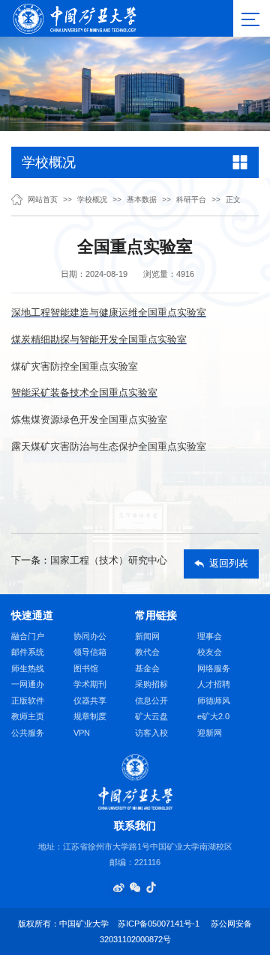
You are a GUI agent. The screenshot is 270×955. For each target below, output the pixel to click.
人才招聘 (213, 684)
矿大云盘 (151, 716)
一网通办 (27, 684)
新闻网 (147, 636)
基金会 (147, 668)
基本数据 (142, 200)
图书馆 (86, 668)
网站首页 (43, 200)
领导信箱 (90, 651)
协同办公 (90, 636)
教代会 (147, 651)
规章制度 (90, 716)
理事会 (209, 636)
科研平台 (191, 200)
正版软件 (27, 700)
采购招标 (151, 684)
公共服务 (27, 732)
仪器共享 (90, 700)
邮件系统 (27, 651)
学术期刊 (90, 684)
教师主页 (27, 716)
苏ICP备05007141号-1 (159, 923)
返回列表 (228, 563)
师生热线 (27, 668)
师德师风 (213, 700)
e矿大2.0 (213, 716)
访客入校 (151, 732)
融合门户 (27, 636)
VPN (82, 732)
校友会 (209, 651)
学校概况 (92, 200)
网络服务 (213, 668)
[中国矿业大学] (74, 17)
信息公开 (151, 700)
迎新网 (209, 732)
